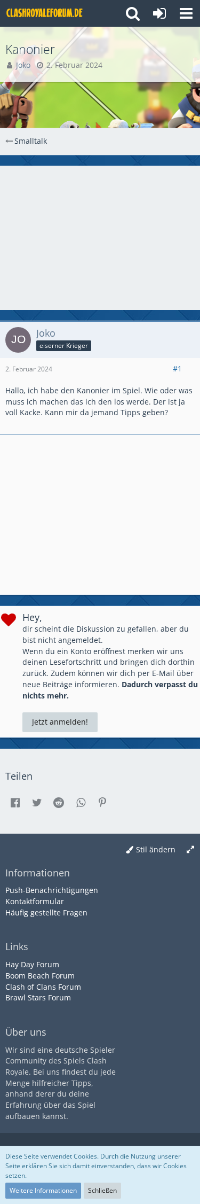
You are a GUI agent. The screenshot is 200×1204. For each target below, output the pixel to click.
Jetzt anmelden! (60, 722)
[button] (186, 13)
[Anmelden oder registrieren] (159, 13)
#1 (177, 368)
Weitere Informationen (43, 1190)
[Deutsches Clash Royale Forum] (45, 13)
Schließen (102, 1190)
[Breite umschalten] (190, 850)
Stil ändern (155, 849)
